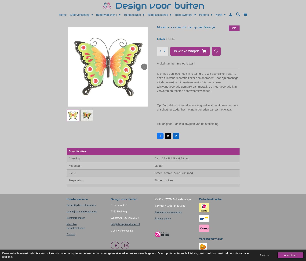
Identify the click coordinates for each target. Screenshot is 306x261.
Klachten (72, 224)
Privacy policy (163, 218)
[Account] (230, 15)
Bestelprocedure (76, 218)
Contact (71, 234)
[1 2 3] (162, 51)
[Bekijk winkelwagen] (245, 15)
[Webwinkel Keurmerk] (162, 238)
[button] (73, 115)
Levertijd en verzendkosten (82, 211)
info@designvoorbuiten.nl (125, 224)
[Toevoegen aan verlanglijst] (216, 51)
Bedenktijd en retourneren (81, 205)
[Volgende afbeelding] (144, 67)
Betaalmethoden (76, 228)
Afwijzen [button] (265, 255)
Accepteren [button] (290, 255)
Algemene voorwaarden (168, 212)
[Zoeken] (237, 14)
